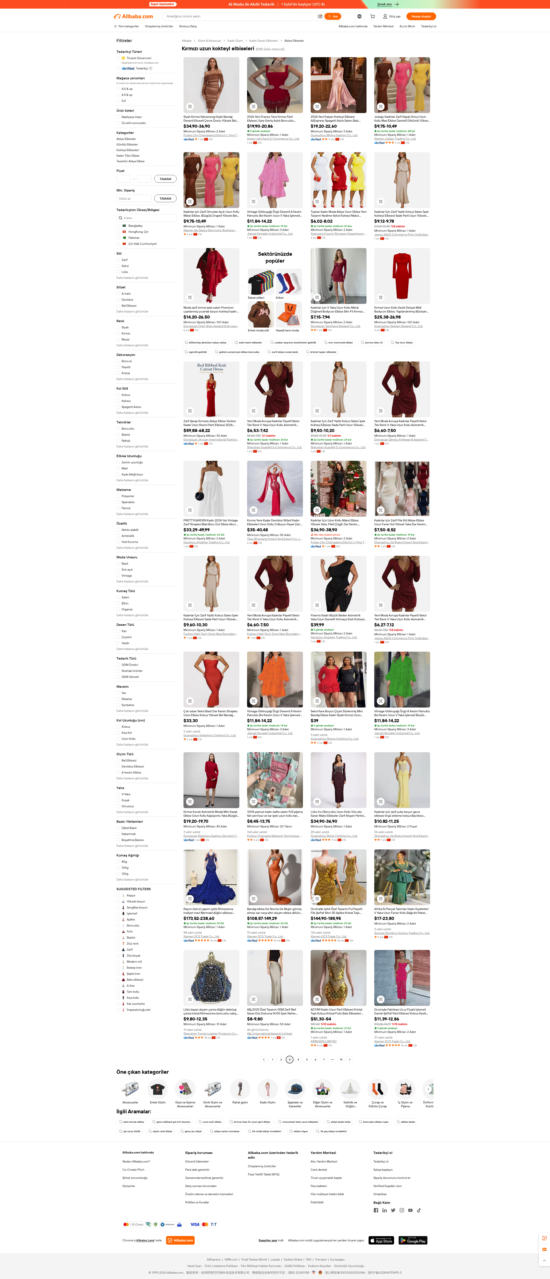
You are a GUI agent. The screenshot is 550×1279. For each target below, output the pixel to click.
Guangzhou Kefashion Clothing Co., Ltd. (209, 735)
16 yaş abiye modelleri (333, 1131)
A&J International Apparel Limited (269, 1033)
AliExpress (214, 1259)
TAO (308, 1259)
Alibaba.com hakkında (138, 1152)
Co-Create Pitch (133, 1169)
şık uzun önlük (132, 1131)
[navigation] (146, 550)
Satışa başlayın (383, 1169)
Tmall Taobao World (254, 1259)
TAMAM (165, 179)
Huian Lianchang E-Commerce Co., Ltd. (273, 138)
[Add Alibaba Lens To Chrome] (180, 1240)
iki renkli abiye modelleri (266, 1131)
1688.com (230, 1259)
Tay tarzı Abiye (404, 342)
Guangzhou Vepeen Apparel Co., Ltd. (398, 326)
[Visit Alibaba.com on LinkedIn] (384, 1210)
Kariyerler (128, 1186)
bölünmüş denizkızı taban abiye (207, 342)
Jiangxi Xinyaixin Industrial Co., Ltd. (270, 233)
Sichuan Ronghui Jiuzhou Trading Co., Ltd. (402, 933)
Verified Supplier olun (387, 1186)
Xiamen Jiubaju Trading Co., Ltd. (395, 138)
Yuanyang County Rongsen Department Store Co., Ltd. (339, 233)
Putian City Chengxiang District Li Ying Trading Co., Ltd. (211, 135)
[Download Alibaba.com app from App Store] (381, 1240)
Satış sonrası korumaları (201, 1186)
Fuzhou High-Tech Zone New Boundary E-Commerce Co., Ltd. (211, 634)
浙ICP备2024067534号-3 (385, 1272)
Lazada (275, 1259)
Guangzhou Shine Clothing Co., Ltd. (334, 836)
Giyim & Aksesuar (209, 40)
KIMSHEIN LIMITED (324, 1041)
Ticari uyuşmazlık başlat (326, 1177)
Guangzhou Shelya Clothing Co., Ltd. (335, 738)
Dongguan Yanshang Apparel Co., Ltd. (336, 326)
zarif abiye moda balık (285, 352)
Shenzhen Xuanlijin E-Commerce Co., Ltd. (274, 447)
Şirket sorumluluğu (135, 1177)
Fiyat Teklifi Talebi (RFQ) (263, 1174)
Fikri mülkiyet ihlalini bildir (327, 1194)
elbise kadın (408, 1121)
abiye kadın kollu (341, 1121)
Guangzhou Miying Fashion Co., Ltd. (334, 135)
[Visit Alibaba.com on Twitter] (393, 1210)
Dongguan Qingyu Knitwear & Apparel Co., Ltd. (402, 439)
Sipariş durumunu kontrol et (391, 1177)
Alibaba (186, 40)
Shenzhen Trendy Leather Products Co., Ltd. (211, 1033)
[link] (544, 1238)
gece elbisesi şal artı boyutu (173, 1121)
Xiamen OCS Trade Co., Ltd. (201, 936)
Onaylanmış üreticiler (262, 1166)
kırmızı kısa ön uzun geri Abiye (252, 1121)
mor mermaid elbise (340, 342)
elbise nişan (301, 1131)
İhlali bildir (317, 1202)
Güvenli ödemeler (197, 1161)
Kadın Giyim (235, 40)
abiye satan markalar (227, 1131)
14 (341, 1059)
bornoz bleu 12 (374, 342)
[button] (320, 16)
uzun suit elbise (212, 1121)
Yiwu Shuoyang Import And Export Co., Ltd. (275, 539)
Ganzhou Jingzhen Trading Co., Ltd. (206, 542)
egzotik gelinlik (198, 352)
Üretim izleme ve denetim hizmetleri (209, 1194)
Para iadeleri (319, 1186)
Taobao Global (292, 1259)
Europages (337, 1259)
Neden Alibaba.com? (136, 1161)
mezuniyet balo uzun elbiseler (300, 1121)
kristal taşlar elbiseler (323, 352)
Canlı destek (319, 1169)
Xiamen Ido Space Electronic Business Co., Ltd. (211, 230)
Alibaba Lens (145, 1240)
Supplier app (268, 1240)
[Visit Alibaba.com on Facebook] (376, 1210)
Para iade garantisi (197, 1169)
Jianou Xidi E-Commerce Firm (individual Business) (402, 234)
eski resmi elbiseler (250, 342)
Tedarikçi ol (380, 1161)
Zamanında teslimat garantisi (204, 1177)
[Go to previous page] (264, 1059)
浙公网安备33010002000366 (345, 1272)
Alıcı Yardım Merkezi (324, 1161)
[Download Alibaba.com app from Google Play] (413, 1240)
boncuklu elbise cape (375, 1121)
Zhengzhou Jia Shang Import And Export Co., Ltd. (402, 542)
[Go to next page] (350, 1059)
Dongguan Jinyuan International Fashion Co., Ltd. (211, 439)
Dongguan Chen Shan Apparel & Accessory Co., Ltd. (211, 326)
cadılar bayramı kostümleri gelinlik (295, 342)
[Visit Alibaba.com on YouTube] (410, 1210)
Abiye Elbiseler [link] (294, 40)
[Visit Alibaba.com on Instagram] (401, 1210)
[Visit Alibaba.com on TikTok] (419, 1210)
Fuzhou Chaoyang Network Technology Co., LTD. (275, 836)
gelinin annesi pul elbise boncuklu (239, 352)
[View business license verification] (314, 1272)
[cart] (373, 17)
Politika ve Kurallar (197, 1202)
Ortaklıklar (380, 1194)
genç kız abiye (193, 1131)
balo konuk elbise (134, 1121)
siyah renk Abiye (162, 1131)
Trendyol (321, 1259)
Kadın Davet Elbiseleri (263, 40)
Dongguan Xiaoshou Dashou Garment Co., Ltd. (211, 836)
